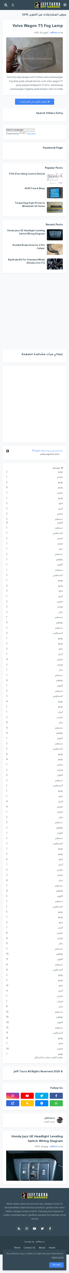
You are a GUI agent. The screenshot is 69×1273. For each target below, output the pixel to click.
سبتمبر (34, 528)
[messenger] (41, 1103)
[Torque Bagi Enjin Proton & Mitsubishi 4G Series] (55, 207)
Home (52, 1248)
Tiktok (17, 1248)
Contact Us (29, 1248)
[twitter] (41, 1096)
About (42, 1248)
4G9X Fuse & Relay (34, 189)
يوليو (34, 482)
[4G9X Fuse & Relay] (55, 192)
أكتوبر (34, 523)
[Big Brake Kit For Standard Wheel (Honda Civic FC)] (55, 263)
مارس (34, 477)
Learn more (58, 1257)
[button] (65, 5)
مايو (34, 503)
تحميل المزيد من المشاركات (33, 102)
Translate (31, 134)
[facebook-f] (56, 1096)
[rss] (27, 1103)
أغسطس (34, 533)
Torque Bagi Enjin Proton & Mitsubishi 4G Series (30, 205)
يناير (34, 549)
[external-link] (12, 1103)
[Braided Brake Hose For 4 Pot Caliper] (55, 249)
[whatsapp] (56, 1103)
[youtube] (27, 1096)
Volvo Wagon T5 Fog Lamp (38, 26)
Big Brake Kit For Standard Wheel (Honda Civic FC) (26, 262)
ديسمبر (34, 519)
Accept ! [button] (56, 1265)
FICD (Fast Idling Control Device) (27, 174)
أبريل (34, 509)
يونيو (34, 472)
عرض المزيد (49, 1122)
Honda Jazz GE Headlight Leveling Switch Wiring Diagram (26, 232)
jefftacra (50, 1118)
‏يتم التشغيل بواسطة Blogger (47, 451)
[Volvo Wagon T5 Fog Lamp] (34, 55)
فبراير (34, 544)
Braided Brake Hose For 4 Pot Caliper (29, 247)
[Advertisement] (34, 311)
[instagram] (12, 1096)
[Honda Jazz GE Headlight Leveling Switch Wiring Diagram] (55, 234)
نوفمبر (34, 560)
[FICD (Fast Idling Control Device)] (55, 178)
